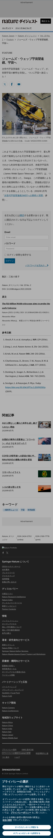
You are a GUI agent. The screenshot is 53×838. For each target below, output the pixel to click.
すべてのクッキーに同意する (26, 827)
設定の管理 (7, 820)
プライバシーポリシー (21, 812)
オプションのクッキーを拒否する (26, 833)
